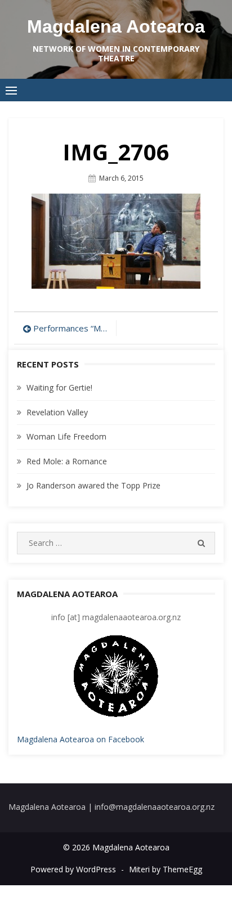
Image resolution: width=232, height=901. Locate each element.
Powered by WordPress (73, 869)
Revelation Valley (57, 412)
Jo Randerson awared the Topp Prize (93, 485)
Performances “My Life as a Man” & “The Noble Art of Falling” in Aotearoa (71, 328)
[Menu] (11, 90)
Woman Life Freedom (66, 436)
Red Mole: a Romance (66, 461)
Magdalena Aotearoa (116, 26)
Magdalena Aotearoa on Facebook (80, 739)
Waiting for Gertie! (59, 387)
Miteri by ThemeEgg (165, 869)
